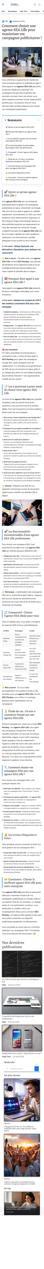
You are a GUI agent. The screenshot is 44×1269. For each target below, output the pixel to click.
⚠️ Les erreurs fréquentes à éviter (18, 173)
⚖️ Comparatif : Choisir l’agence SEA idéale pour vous (22, 153)
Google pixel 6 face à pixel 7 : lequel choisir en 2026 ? (21, 1053)
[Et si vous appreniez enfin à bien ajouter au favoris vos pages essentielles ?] (22, 1203)
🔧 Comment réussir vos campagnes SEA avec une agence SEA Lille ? (21, 167)
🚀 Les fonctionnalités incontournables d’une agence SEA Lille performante (20, 146)
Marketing (7, 1179)
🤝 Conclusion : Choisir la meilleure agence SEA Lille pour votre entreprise (21, 179)
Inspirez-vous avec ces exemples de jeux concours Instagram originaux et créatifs (19, 1183)
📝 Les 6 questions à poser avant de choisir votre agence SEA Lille (21, 140)
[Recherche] (34, 4)
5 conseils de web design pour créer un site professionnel (18, 1017)
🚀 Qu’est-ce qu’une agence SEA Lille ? (20, 127)
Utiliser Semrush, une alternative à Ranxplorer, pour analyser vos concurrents (21, 249)
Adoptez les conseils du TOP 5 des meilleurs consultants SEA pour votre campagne (21, 303)
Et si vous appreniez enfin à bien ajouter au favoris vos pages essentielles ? (21, 1208)
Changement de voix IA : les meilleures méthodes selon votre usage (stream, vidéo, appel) (20, 1128)
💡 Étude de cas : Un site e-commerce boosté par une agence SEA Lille (20, 160)
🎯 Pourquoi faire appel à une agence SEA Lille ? (21, 133)
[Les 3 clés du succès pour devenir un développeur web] (22, 964)
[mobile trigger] (4, 4)
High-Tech (6, 1057)
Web (4, 985)
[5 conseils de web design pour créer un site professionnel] (22, 1001)
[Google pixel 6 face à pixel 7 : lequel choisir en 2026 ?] (22, 1038)
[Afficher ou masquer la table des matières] (30, 120)
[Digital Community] (15, 4)
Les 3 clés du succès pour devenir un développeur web (20, 980)
